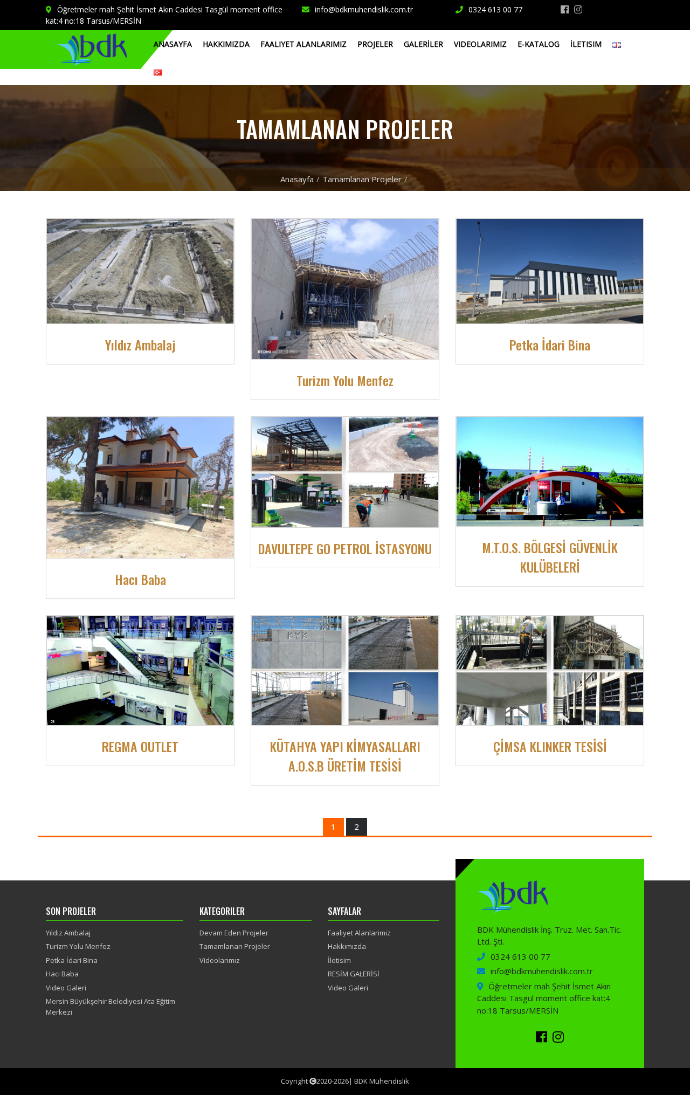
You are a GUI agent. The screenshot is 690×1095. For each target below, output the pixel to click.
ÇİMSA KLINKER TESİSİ (550, 746)
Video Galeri (66, 988)
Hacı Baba (140, 579)
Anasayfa (173, 44)
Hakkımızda (226, 44)
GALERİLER (423, 44)
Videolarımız (480, 44)
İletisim (586, 44)
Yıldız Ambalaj (140, 344)
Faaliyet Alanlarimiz (303, 44)
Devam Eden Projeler (233, 933)
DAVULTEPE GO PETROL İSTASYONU (345, 548)
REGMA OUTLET (140, 746)
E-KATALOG (539, 44)
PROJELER (375, 44)
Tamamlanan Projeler (362, 179)
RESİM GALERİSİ (354, 974)
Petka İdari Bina (549, 344)
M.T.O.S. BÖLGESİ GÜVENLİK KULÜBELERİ (550, 557)
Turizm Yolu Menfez (345, 380)
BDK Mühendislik (381, 1081)
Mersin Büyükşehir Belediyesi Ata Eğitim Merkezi (110, 1006)
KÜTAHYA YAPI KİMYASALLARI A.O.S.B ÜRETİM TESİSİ (345, 755)
